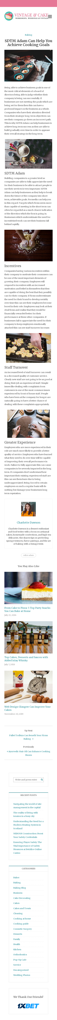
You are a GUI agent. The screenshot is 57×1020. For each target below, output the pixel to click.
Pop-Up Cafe (19, 959)
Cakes (16, 903)
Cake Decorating (22, 898)
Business (17, 893)
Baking (28, 35)
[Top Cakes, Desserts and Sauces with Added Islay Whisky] (28, 637)
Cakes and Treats (22, 908)
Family (16, 939)
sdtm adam (28, 555)
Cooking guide (20, 923)
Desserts (17, 934)
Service (17, 965)
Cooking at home (22, 918)
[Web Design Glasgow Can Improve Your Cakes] (28, 686)
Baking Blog (19, 888)
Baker (16, 877)
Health (16, 944)
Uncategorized (20, 970)
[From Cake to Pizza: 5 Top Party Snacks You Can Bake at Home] (28, 588)
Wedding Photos (21, 975)
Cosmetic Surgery (22, 929)
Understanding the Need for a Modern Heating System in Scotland (28, 825)
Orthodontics (20, 954)
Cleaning (18, 913)
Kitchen (17, 949)
